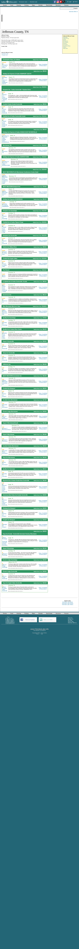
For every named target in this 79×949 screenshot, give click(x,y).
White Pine (65, 48)
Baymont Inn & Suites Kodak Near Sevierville (16, 480)
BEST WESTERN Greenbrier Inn (12, 376)
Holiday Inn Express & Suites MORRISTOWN (16, 157)
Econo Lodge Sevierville (10, 571)
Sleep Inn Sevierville (9, 353)
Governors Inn (7, 294)
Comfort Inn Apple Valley (10, 258)
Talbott (64, 47)
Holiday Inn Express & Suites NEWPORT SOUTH (17, 73)
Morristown (65, 41)
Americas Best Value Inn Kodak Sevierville (15, 495)
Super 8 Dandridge (8, 548)
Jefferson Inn (7, 364)
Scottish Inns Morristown (10, 400)
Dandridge (65, 37)
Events (5, 5)
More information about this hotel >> (16, 67)
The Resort (6, 270)
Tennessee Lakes (23, 1)
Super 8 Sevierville (8, 341)
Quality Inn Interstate (9, 469)
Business (58, 5)
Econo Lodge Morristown (10, 411)
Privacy (37, 633)
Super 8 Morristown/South (10, 423)
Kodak (64, 39)
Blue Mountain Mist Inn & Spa (11, 306)
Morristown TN (7, 145)
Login (70, 1)
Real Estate (49, 5)
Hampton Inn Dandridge (10, 210)
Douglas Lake (5, 55)
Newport (65, 43)
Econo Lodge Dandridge (10, 560)
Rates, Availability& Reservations (43, 65)
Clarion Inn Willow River (10, 247)
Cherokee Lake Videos (67, 604)
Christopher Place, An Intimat (11, 59)
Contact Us (70, 619)
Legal (42, 633)
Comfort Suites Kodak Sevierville (12, 104)
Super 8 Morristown (8, 434)
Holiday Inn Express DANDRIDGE (13, 199)
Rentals (40, 5)
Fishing (26, 5)
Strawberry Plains (66, 45)
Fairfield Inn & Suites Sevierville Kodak (14, 116)
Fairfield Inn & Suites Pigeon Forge (13, 222)
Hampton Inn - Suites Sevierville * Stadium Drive (17, 89)
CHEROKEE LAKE (38, 630)
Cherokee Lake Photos (67, 603)
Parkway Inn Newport (9, 508)
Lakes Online (43, 632)
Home (76, 1)
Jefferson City (66, 38)
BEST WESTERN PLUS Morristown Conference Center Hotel (20, 172)
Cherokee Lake (33, 1)
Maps (33, 5)
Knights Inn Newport (9, 519)
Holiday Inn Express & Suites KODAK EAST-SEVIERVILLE (20, 132)
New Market (65, 42)
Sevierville (65, 44)
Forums (66, 5)
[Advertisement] (30, 18)
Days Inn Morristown (9, 457)
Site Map (70, 620)
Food (11, 5)
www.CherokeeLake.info (39, 629)
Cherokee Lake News (67, 602)
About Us (70, 617)
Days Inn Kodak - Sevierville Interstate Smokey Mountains (20, 534)
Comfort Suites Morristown (11, 446)
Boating (19, 5)
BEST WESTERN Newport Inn (11, 186)
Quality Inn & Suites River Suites (12, 329)
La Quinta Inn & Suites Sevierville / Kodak (15, 281)
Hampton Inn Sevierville (10, 235)
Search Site (71, 621)
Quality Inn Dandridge (9, 317)
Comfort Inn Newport (9, 388)
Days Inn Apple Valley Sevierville (12, 583)
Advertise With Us (73, 11)
